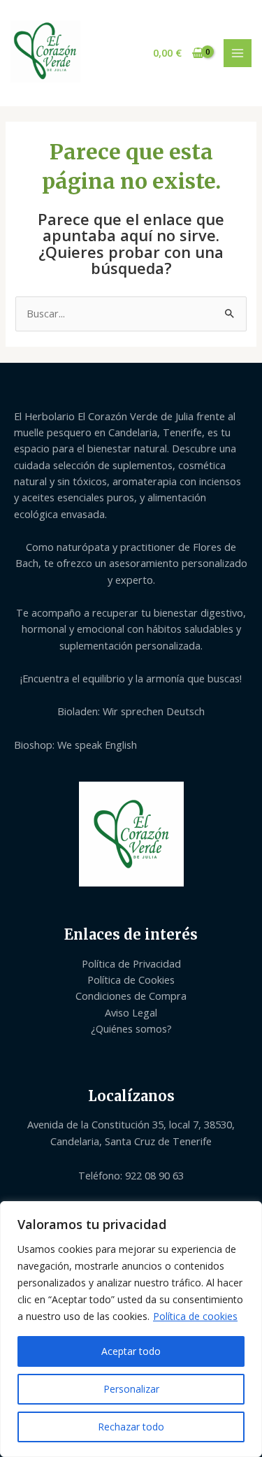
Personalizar (131, 1388)
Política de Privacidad (131, 963)
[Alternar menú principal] (238, 53)
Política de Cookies (131, 979)
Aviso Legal (131, 1012)
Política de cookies (195, 1316)
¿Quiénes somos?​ (131, 1028)
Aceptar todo (131, 1351)
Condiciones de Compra (131, 996)
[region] (131, 1329)
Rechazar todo (131, 1426)
